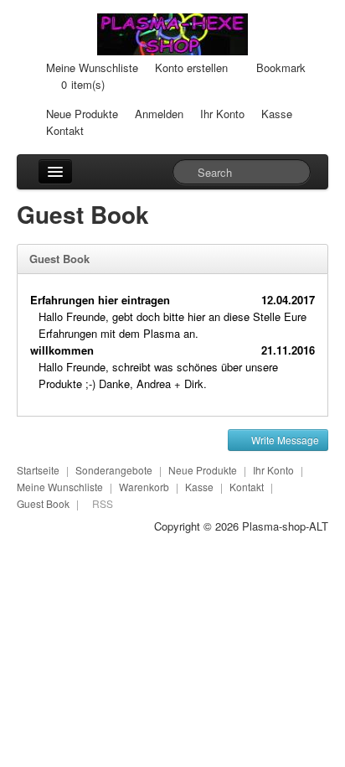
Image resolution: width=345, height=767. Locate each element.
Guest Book (43, 503)
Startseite (38, 470)
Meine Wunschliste (92, 67)
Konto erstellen (191, 67)
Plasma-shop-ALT (285, 526)
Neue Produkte (82, 114)
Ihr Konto (222, 114)
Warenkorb (144, 486)
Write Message (284, 440)
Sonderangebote (113, 470)
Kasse (276, 114)
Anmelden (159, 114)
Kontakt (65, 130)
